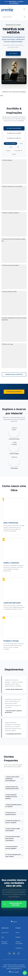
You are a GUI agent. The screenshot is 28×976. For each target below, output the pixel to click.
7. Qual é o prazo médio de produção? (12, 829)
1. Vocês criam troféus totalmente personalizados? (12, 778)
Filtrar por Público (14, 138)
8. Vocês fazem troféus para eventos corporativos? (12, 838)
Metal (21, 143)
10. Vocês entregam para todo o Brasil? (13, 855)
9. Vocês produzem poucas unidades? (11, 847)
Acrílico (11, 147)
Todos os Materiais (10, 143)
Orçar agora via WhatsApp (15, 904)
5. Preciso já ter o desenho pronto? (10, 813)
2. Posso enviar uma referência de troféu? (12, 787)
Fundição (8, 150)
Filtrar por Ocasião (14, 133)
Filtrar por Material (14, 128)
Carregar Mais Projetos (14, 374)
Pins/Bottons (19, 948)
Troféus (17, 932)
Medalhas (18, 937)
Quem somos (5, 932)
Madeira (14, 154)
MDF (18, 147)
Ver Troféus (13, 53)
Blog (2, 937)
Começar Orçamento (14, 391)
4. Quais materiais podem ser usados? (13, 805)
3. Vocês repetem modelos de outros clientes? (11, 796)
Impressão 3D (18, 150)
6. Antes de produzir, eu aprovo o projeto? (12, 821)
